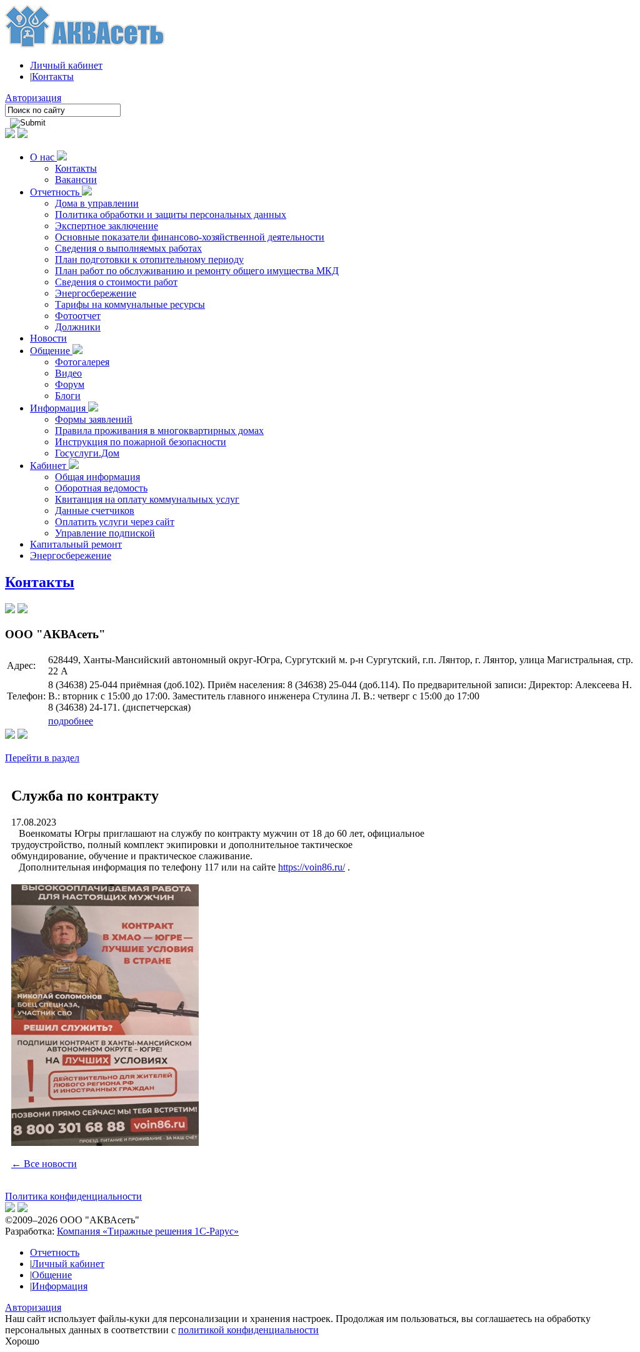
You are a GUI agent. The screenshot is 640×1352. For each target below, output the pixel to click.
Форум (69, 384)
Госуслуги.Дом (87, 453)
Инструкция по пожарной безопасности (140, 442)
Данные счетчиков (94, 510)
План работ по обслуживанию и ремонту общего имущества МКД (197, 270)
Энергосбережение (95, 293)
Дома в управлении (97, 203)
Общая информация (97, 476)
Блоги (68, 395)
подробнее (70, 721)
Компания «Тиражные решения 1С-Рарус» (148, 1231)
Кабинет (49, 465)
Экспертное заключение (106, 225)
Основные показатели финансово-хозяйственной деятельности (189, 237)
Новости (48, 338)
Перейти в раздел (42, 757)
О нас (43, 157)
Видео (68, 373)
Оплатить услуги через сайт (114, 521)
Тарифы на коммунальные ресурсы (130, 304)
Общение (51, 350)
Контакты (53, 76)
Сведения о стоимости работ (116, 282)
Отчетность (56, 192)
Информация (59, 408)
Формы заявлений (93, 419)
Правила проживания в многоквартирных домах (159, 430)
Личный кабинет (66, 65)
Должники (78, 327)
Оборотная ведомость (101, 488)
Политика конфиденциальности (73, 1196)
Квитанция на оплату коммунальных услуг (147, 499)
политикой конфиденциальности (248, 1330)
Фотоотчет (78, 315)
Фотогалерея (82, 362)
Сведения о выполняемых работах (128, 248)
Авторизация (33, 97)
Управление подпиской (105, 533)
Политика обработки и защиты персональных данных (170, 214)
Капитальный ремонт (76, 544)
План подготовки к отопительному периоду (149, 259)
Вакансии (76, 179)
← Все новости (44, 1163)
